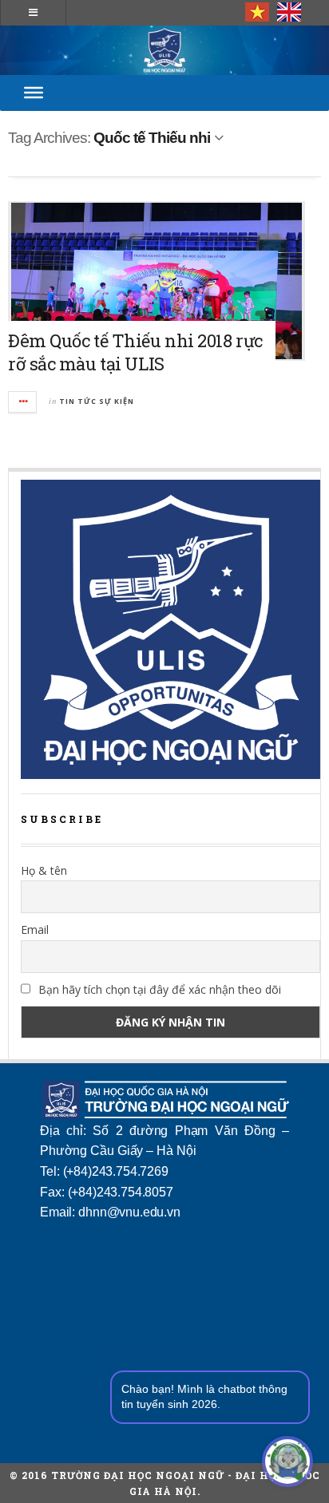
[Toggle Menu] (33, 92)
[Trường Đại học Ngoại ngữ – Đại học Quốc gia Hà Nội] (164, 50)
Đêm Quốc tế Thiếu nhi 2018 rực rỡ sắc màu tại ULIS (135, 352)
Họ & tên (44, 870)
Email (35, 929)
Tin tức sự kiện (96, 401)
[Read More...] (23, 402)
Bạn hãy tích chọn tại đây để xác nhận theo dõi (158, 989)
